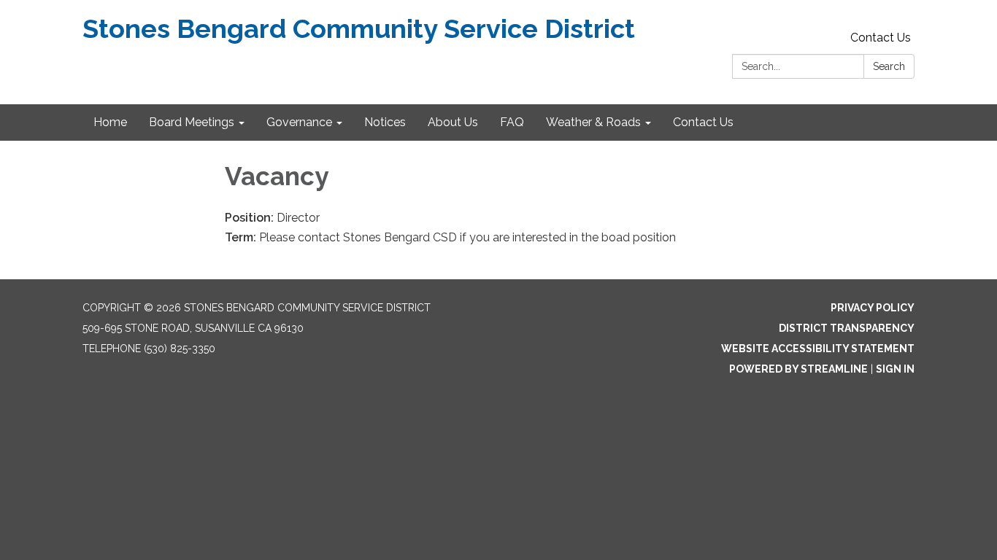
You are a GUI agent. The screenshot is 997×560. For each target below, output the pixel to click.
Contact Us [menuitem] (703, 122)
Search (889, 66)
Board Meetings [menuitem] (191, 122)
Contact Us (880, 37)
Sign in (895, 369)
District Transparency (847, 328)
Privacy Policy (873, 308)
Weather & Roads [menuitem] (593, 122)
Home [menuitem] (110, 122)
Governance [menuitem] (299, 122)
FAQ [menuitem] (512, 122)
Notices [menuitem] (385, 122)
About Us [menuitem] (453, 122)
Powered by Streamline (798, 369)
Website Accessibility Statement (818, 348)
